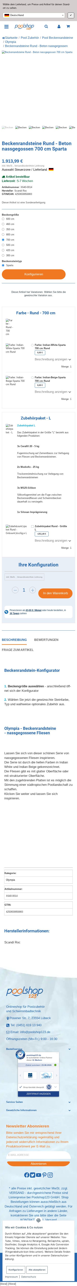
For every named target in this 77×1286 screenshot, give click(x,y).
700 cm (10, 240)
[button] (38, 1049)
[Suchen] (46, 26)
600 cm (10, 219)
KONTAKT (27, 1220)
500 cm (10, 245)
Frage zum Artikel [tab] (18, 649)
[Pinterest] (44, 1175)
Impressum (11, 1276)
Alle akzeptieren (37, 1269)
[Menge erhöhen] (32, 590)
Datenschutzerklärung (21, 1137)
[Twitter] (32, 1175)
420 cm (10, 250)
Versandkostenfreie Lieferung (29, 166)
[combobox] (34, 15)
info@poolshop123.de (35, 1032)
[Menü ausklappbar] (6, 26)
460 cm (10, 224)
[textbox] (34, 15)
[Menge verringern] (15, 590)
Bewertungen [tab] (46, 639)
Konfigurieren (16, 1269)
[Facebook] (27, 1175)
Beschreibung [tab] (14, 639)
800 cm (10, 234)
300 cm (10, 255)
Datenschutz (28, 1276)
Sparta (9, 265)
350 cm (10, 229)
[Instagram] (50, 1175)
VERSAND (16, 1193)
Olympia (10, 879)
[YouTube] (38, 1175)
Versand (51, 1220)
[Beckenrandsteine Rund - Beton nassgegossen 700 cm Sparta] (38, 87)
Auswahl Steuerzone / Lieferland (25, 169)
